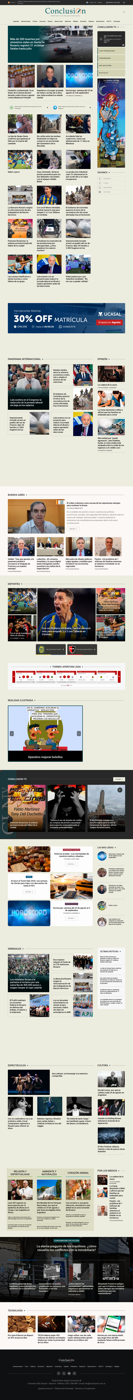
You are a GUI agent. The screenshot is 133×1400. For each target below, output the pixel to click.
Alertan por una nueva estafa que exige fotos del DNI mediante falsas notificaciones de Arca (111, 1339)
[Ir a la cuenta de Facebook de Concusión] (59, 1373)
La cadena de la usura (107, 385)
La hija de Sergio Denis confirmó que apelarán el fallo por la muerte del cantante (19, 140)
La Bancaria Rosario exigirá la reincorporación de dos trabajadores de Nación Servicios (20, 211)
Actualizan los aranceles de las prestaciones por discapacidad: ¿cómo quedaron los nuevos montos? (49, 246)
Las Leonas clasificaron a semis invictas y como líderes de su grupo (19, 279)
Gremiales (83, 21)
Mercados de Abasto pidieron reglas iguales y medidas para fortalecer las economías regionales (79, 562)
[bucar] (124, 11)
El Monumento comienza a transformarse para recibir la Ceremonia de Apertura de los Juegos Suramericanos (103, 824)
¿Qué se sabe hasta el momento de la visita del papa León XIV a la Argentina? (20, 1218)
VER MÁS (118, 779)
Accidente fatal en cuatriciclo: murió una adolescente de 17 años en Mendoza (78, 140)
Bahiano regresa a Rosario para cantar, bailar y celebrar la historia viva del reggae (49, 1122)
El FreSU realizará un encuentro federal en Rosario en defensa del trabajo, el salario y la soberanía (18, 1006)
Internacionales (25, 21)
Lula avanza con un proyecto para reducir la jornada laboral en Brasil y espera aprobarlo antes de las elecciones (48, 281)
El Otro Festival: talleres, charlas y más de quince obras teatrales (111, 1149)
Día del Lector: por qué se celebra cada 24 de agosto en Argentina (111, 1092)
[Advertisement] (111, 209)
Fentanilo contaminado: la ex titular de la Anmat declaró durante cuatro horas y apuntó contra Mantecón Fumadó (116, 872)
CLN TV (109, 21)
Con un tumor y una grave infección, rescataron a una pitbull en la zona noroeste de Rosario (78, 1206)
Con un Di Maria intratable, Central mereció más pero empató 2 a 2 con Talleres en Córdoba (48, 211)
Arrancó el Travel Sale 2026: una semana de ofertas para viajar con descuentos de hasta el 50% (29, 883)
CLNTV (100, 1366)
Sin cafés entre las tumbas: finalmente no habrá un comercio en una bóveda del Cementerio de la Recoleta (49, 141)
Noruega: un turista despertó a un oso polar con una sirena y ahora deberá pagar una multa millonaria (77, 1224)
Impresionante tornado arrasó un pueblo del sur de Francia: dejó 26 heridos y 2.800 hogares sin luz (18, 424)
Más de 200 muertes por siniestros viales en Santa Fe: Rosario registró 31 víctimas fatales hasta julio (27, 43)
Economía (43, 21)
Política (35, 21)
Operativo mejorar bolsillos (45, 757)
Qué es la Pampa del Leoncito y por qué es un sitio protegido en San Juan (49, 1227)
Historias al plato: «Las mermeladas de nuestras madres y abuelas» (71, 855)
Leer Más (72, 529)
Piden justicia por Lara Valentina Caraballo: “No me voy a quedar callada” (77, 279)
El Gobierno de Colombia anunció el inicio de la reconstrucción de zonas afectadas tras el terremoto (78, 211)
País (26, 1366)
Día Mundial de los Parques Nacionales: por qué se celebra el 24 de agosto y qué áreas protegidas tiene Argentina (49, 1208)
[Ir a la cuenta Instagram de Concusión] (74, 1373)
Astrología (116, 21)
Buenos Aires (59, 21)
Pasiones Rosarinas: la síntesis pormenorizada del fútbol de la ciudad (20, 243)
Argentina (16, 21)
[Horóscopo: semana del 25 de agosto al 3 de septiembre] (79, 76)
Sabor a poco (14, 172)
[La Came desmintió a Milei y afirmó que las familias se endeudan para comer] (111, 399)
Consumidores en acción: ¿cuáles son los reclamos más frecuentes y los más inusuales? (52, 1287)
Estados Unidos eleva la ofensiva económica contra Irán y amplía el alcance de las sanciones (61, 376)
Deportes (91, 21)
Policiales (74, 1366)
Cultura (102, 1065)
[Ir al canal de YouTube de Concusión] (69, 1373)
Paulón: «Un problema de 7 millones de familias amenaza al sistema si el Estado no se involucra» (108, 562)
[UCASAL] (66, 318)
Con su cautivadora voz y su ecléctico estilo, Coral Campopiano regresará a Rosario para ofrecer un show (20, 1123)
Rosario (50, 21)
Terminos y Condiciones (85, 1388)
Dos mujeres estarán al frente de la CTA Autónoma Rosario (61, 963)
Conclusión (74, 1381)
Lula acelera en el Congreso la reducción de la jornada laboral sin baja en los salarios (26, 402)
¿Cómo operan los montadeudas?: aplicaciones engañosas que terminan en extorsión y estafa (81, 1287)
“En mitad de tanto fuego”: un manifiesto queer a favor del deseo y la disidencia (79, 1121)
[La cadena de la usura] (111, 374)
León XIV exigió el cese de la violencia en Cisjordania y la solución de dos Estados (19, 1226)
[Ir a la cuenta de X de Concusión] (64, 1373)
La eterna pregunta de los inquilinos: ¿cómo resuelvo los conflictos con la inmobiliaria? (66, 1248)
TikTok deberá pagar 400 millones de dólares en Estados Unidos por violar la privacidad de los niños (51, 1339)
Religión (75, 21)
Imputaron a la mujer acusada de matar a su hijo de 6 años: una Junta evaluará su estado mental (117, 889)
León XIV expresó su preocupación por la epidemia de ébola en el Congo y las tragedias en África (19, 1208)
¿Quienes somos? (45, 1388)
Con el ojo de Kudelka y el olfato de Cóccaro (20, 634)
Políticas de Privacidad (63, 1388)
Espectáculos (100, 21)
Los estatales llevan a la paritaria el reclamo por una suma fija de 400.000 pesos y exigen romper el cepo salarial (26, 983)
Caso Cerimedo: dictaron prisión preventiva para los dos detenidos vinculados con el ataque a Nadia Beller (48, 177)
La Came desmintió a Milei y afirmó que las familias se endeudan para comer (110, 412)
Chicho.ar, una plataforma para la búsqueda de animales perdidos (76, 1215)
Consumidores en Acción (66, 1241)
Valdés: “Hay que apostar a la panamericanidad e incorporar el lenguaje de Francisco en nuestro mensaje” (21, 564)
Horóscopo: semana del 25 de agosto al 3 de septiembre (79, 91)
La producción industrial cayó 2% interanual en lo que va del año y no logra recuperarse (77, 175)
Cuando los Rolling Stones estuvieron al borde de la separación (109, 1120)
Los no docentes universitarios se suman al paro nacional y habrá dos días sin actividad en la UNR (62, 1006)
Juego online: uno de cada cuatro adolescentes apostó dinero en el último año (80, 1337)
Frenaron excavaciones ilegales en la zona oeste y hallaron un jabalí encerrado (48, 1218)
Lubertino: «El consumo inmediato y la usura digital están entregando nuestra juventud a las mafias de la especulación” (49, 564)
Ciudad (66, 1366)
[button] (2, 1270)
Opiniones (68, 21)
